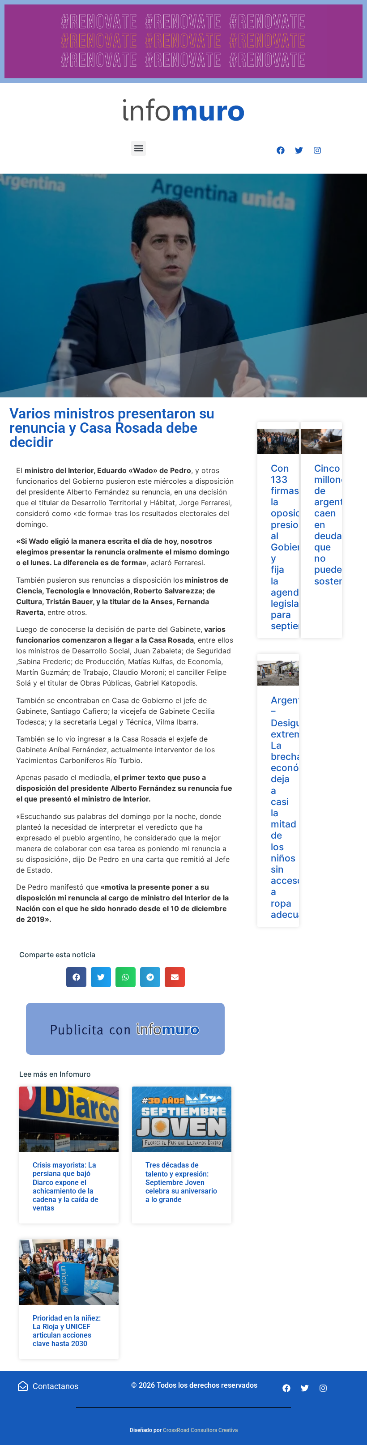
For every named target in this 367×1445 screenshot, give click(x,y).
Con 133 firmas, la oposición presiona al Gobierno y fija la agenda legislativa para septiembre (296, 547)
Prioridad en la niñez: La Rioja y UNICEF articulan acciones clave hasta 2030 (67, 1331)
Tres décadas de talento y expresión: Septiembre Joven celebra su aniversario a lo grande (181, 1182)
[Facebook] (281, 150)
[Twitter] (299, 150)
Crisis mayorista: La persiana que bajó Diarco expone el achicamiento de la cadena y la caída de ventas (65, 1186)
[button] (138, 148)
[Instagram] (317, 150)
